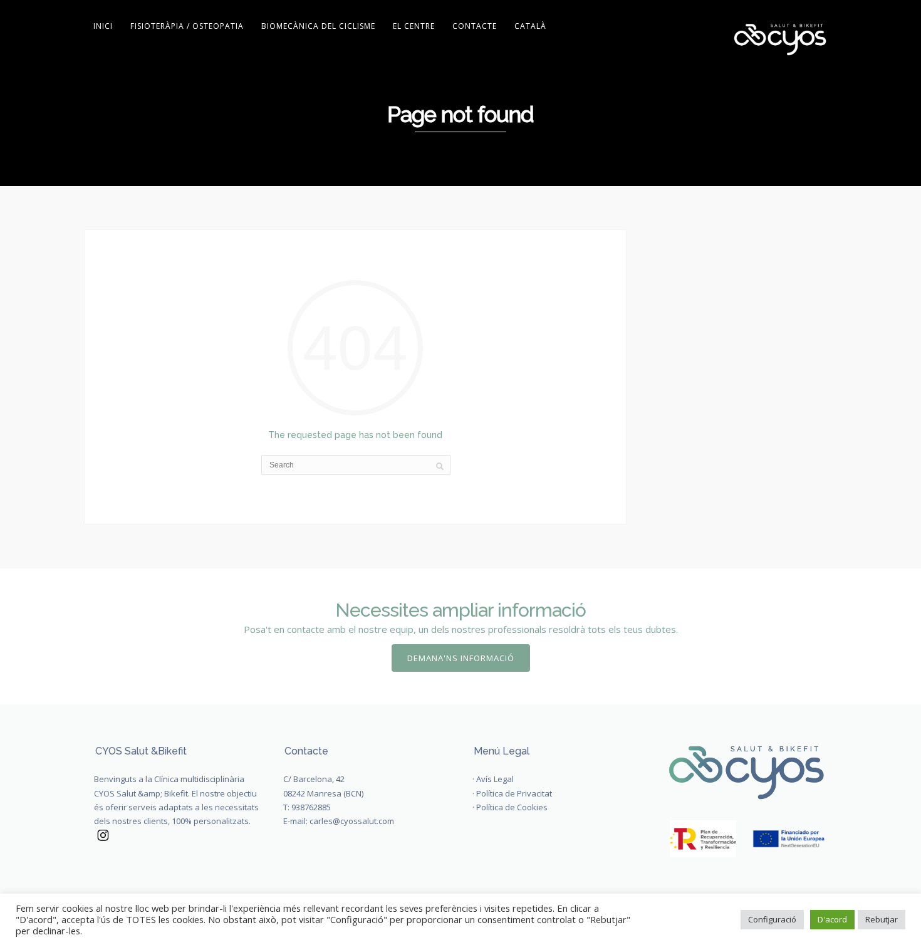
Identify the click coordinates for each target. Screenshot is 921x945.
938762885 (311, 807)
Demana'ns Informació (460, 658)
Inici (103, 26)
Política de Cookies (512, 807)
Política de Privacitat (514, 793)
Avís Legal (495, 779)
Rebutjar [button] (881, 919)
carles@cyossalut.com (352, 821)
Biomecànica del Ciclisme (318, 26)
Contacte (474, 26)
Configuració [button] (772, 919)
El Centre (414, 26)
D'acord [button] (832, 919)
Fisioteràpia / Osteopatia (187, 26)
